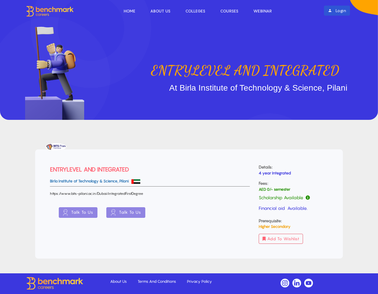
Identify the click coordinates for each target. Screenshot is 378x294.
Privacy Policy (199, 281)
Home (130, 11)
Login (340, 10)
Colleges (195, 11)
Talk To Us (81, 212)
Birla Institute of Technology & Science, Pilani (90, 181)
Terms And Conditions (157, 281)
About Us (160, 11)
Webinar (262, 11)
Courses (229, 11)
